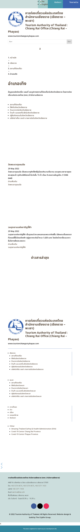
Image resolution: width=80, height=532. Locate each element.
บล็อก (12, 412)
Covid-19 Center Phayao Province (24, 434)
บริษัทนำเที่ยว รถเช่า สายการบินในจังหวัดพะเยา (26, 396)
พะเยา (12, 380)
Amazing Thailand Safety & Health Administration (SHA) (33, 429)
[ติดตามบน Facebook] (33, 506)
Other (12, 426)
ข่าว (11, 409)
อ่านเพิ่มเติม (12, 181)
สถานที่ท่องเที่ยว (16, 104)
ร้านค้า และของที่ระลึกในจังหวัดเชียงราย (24, 112)
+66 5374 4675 (28, 486)
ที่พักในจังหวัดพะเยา (17, 385)
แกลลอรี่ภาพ (14, 415)
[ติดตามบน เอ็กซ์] (40, 506)
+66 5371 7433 (40, 486)
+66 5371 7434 (18, 489)
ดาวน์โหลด (13, 407)
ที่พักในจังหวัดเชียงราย (18, 107)
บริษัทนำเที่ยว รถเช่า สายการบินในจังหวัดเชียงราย (28, 118)
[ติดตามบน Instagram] (46, 506)
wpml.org (40, 528)
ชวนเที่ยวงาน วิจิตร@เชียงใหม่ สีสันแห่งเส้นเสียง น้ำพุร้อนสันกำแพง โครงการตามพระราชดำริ (39, 301)
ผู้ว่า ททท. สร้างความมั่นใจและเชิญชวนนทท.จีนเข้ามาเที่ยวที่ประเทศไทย (37, 267)
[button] (40, 464)
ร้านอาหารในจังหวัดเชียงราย (20, 110)
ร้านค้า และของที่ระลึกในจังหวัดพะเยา (23, 391)
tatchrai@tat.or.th (18, 492)
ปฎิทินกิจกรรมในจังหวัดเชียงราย (22, 115)
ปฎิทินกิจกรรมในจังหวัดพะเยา (21, 393)
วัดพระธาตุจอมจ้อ (16, 164)
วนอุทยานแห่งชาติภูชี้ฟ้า (20, 227)
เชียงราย (12, 353)
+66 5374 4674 (16, 486)
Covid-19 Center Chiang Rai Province (26, 431)
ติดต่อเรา (13, 418)
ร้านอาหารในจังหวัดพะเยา (19, 388)
